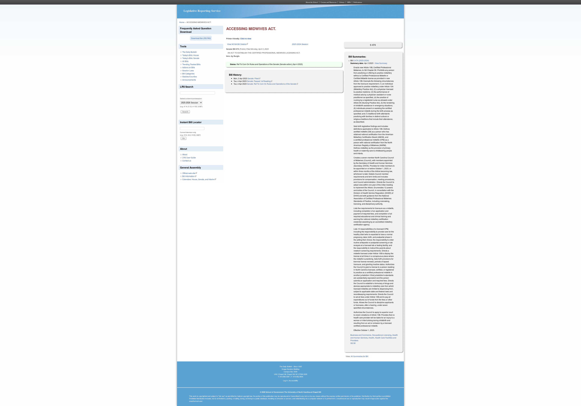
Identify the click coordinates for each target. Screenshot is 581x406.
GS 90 (353, 343)
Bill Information (189, 176)
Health (371, 337)
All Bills (185, 61)
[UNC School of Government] (250, 2)
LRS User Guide (189, 157)
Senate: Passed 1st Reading (259, 81)
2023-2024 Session (300, 44)
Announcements (189, 79)
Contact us (186, 160)
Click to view (245, 38)
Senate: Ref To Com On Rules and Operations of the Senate (272, 83)
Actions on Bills (188, 67)
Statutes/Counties (189, 76)
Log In (285, 380)
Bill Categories (188, 73)
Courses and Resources (328, 2)
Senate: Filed (254, 78)
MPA (349, 2)
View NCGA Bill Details (237, 44)
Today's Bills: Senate (190, 58)
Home (181, 22)
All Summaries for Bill (359, 356)
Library (342, 2)
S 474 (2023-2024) (361, 60)
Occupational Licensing (381, 335)
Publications (357, 2)
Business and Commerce (360, 335)
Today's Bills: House (190, 55)
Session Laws (188, 70)
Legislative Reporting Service (202, 11)
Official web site (189, 173)
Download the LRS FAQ (201, 38)
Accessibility (293, 380)
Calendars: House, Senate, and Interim (199, 179)
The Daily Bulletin (189, 52)
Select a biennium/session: (191, 98)
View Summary (381, 63)
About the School (312, 2)
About (184, 154)
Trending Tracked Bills (191, 64)
